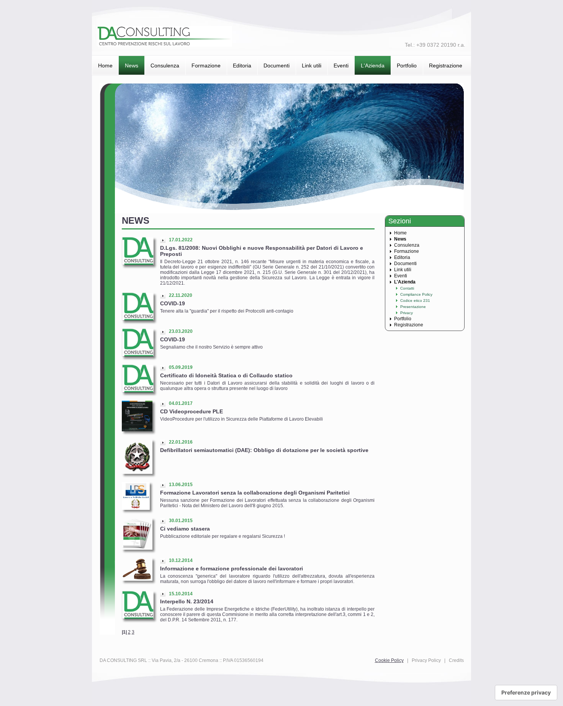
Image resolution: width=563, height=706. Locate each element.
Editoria (242, 65)
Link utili (311, 65)
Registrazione (445, 65)
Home (105, 65)
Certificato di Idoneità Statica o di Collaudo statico (226, 375)
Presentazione (413, 307)
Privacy (406, 313)
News (131, 65)
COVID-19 (172, 303)
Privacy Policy (426, 660)
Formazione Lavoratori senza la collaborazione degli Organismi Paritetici (255, 493)
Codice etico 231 (415, 300)
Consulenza (165, 65)
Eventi (341, 65)
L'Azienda (373, 65)
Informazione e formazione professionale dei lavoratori (231, 568)
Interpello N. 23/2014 (186, 601)
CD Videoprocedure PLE (191, 411)
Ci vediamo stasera (185, 529)
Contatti (407, 288)
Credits (456, 660)
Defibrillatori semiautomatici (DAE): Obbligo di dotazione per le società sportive (264, 450)
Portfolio (407, 65)
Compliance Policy (416, 294)
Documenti (276, 65)
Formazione (206, 65)
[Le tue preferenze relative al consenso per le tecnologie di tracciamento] (526, 692)
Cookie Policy (389, 660)
